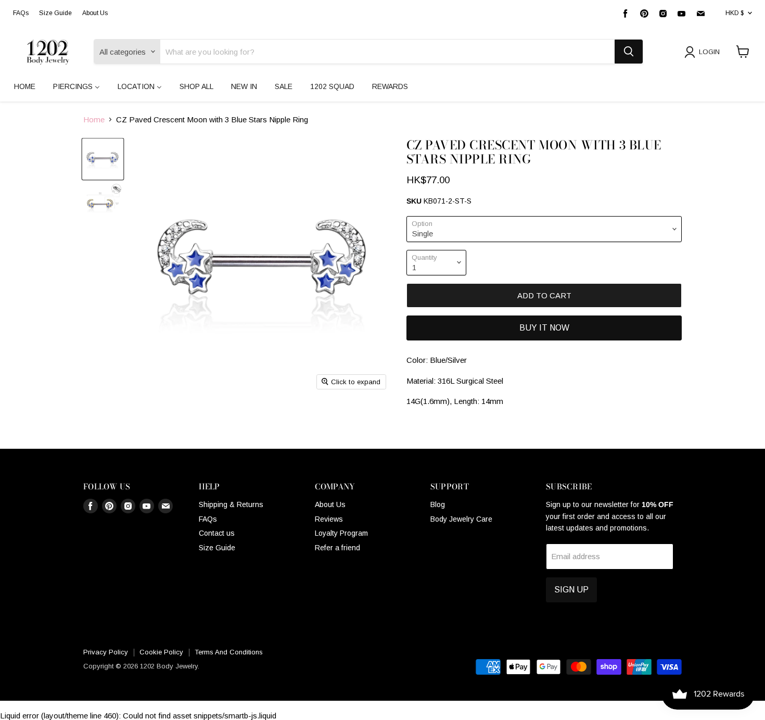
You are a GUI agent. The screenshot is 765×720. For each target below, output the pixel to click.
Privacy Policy (105, 652)
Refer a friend (337, 548)
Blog (437, 504)
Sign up (571, 589)
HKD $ (734, 13)
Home (94, 119)
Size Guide (55, 13)
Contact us (217, 533)
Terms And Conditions (229, 652)
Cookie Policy (161, 652)
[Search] (629, 52)
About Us (95, 13)
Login (709, 52)
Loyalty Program (341, 533)
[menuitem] (24, 86)
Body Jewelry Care (461, 519)
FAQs (21, 13)
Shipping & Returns (231, 504)
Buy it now (544, 327)
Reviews (329, 519)
